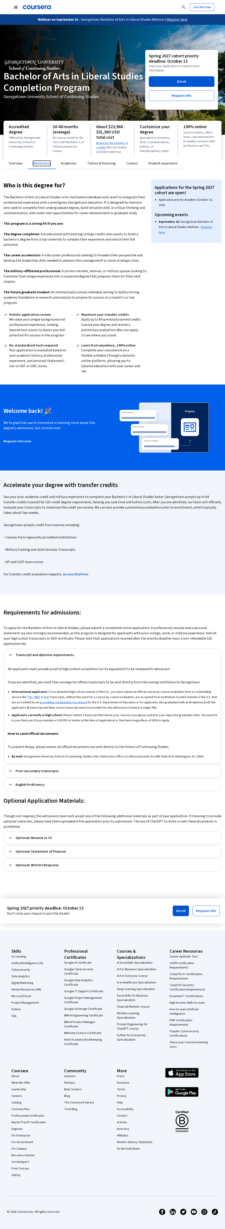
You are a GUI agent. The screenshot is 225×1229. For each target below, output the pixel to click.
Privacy (122, 1096)
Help (120, 1102)
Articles (122, 1122)
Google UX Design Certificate (83, 1009)
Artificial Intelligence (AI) (27, 963)
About (15, 1076)
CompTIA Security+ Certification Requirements (187, 987)
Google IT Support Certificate (83, 991)
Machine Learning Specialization (128, 1015)
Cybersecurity (20, 970)
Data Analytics (20, 976)
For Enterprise (20, 1135)
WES (37, 697)
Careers (16, 1096)
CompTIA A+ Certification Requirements (186, 976)
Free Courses (20, 1168)
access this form (75, 574)
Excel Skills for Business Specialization (132, 998)
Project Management (25, 1003)
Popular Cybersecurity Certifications (184, 1033)
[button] (181, 81)
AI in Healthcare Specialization (136, 982)
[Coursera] (37, 7)
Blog (67, 1096)
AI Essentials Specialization (134, 963)
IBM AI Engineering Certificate (83, 1015)
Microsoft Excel (21, 996)
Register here (176, 19)
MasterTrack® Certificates (28, 1122)
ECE (46, 697)
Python (16, 1009)
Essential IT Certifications (186, 996)
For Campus (19, 1149)
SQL (14, 1016)
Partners (69, 1083)
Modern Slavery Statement (134, 1142)
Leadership (18, 1089)
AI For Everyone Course (132, 976)
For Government (22, 1142)
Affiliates (122, 1135)
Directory (123, 1129)
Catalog (16, 1102)
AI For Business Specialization (136, 969)
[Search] (183, 7)
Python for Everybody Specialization (131, 1037)
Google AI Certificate (78, 963)
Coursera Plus (20, 1109)
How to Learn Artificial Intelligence (184, 1011)
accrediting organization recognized (63, 702)
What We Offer (20, 1083)
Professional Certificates (27, 1116)
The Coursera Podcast (79, 1102)
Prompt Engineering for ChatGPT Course (132, 1026)
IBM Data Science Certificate (82, 1033)
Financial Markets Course (133, 1007)
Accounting (18, 956)
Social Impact (20, 1162)
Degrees (17, 1129)
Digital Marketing (22, 983)
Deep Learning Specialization (136, 989)
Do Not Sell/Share (128, 1149)
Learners (70, 1076)
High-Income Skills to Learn (187, 1003)
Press (121, 1076)
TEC (30, 697)
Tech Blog (70, 1109)
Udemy (16, 1175)
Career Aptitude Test (184, 956)
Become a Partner (23, 1155)
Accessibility (125, 1109)
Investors (123, 1083)
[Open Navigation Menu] (16, 7)
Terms (121, 1089)
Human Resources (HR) (26, 989)
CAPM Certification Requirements (182, 965)
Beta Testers (73, 1089)
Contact (122, 1116)
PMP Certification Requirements (181, 1022)
